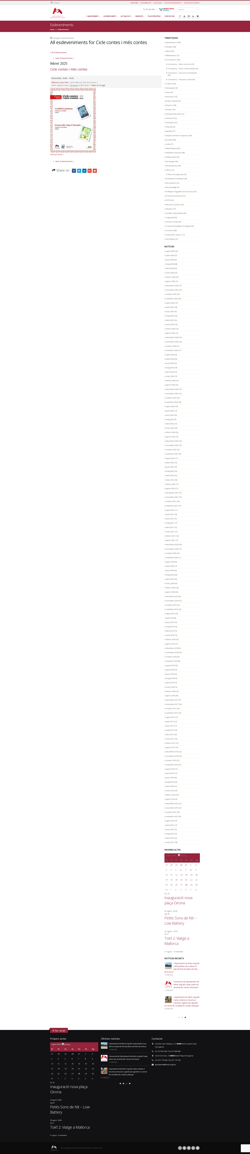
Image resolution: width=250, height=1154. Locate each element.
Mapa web (134, 3)
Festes (168, 109)
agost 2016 (170, 769)
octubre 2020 (171, 553)
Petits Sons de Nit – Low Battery (180, 920)
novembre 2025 (172, 290)
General (169, 118)
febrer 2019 (170, 639)
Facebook (74, 171)
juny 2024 (170, 363)
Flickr (198, 1148)
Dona (168, 92)
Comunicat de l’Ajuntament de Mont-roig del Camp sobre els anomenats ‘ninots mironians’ (186, 984)
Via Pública (170, 239)
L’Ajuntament (92, 16)
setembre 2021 (172, 506)
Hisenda (169, 127)
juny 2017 (170, 726)
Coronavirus (171, 60)
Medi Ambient (171, 148)
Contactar (169, 16)
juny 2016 (170, 777)
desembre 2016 (172, 751)
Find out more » (57, 154)
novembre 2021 (172, 497)
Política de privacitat (173, 3)
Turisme (169, 230)
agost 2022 (170, 458)
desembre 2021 (172, 493)
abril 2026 (170, 268)
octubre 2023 (171, 398)
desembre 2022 (172, 441)
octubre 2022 (171, 449)
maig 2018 (170, 678)
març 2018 (170, 687)
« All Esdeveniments (58, 52)
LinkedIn (84, 171)
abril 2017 (170, 734)
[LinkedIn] (193, 16)
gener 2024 (170, 385)
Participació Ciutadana (175, 178)
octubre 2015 (171, 812)
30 (181, 865)
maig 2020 (170, 575)
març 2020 (170, 583)
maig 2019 (170, 626)
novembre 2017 (172, 704)
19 (176, 880)
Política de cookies (191, 3)
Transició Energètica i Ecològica (178, 226)
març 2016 (170, 790)
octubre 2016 (171, 760)
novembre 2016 (172, 756)
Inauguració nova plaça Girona (178, 900)
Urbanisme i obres (173, 235)
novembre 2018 (172, 652)
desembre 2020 (172, 544)
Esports (169, 105)
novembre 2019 (172, 600)
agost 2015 (170, 821)
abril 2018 (170, 682)
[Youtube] (184, 16)
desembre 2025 (172, 285)
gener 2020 (170, 592)
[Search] (197, 9)
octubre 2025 (171, 294)
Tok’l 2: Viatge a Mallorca (176, 941)
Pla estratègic (154, 16)
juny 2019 (170, 622)
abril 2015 (170, 838)
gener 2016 (170, 799)
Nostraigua (170, 161)
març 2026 (170, 273)
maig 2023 (170, 419)
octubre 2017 (171, 708)
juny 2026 (170, 260)
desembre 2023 (172, 389)
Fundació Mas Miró (173, 114)
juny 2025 (170, 311)
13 (181, 875)
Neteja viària (171, 157)
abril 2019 (170, 631)
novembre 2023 (172, 393)
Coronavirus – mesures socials (179, 79)
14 (186, 875)
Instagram (189, 1148)
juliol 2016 (170, 773)
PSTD (168, 200)
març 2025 (170, 324)
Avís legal (158, 3)
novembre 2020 (172, 549)
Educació (169, 96)
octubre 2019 (171, 605)
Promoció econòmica (174, 196)
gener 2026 (170, 281)
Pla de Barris (171, 183)
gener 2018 (170, 695)
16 (196, 875)
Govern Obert (109, 16)
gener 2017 (170, 747)
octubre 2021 (171, 501)
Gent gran (170, 122)
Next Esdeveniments (64, 58)
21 (186, 880)
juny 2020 (170, 570)
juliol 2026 (170, 255)
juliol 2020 (170, 566)
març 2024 (170, 376)
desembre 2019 (172, 596)
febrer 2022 (170, 484)
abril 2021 (170, 527)
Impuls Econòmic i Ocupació (177, 135)
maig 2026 (170, 264)
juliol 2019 (170, 618)
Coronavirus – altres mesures (179, 64)
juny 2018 (170, 674)
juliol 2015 (170, 825)
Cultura (169, 83)
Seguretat (170, 217)
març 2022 (170, 480)
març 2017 (170, 739)
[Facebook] (180, 16)
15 (191, 875)
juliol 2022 (170, 462)
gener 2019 (170, 644)
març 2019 (170, 635)
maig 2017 (170, 730)
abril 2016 (170, 786)
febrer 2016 (170, 795)
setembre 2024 (172, 350)
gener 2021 (170, 540)
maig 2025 (170, 316)
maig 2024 (170, 367)
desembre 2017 (172, 700)
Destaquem (170, 88)
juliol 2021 (170, 514)
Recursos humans (173, 204)
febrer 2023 (170, 432)
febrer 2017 (170, 743)
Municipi (139, 16)
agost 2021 (170, 510)
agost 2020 (170, 562)
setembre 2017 (172, 713)
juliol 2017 (170, 721)
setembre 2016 (172, 764)
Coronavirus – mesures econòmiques (182, 73)
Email (95, 171)
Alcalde (169, 47)
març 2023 (170, 428)
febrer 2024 (170, 380)
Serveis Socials (172, 222)
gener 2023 (170, 437)
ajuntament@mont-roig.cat (165, 1064)
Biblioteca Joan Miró (59, 82)
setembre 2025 (172, 298)
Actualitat (126, 16)
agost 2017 (170, 717)
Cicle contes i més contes (68, 69)
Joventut (169, 140)
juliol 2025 (170, 307)
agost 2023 (170, 406)
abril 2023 (170, 424)
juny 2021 (170, 518)
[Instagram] (189, 16)
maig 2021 (170, 523)
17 (166, 880)
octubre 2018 (171, 657)
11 (171, 875)
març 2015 (170, 842)
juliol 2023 (170, 411)
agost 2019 (170, 613)
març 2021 (170, 531)
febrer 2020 (170, 587)
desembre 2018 (172, 648)
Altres (168, 51)
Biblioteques (171, 55)
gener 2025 (170, 333)
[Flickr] (198, 16)
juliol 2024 (170, 359)
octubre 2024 (171, 346)
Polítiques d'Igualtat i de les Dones (179, 191)
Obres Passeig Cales (175, 174)
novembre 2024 (172, 342)
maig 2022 (170, 471)
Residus (169, 209)
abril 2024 (170, 372)
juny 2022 (170, 467)
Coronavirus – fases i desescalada (181, 68)
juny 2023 (170, 415)
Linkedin (193, 1148)
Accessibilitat (146, 3)
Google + (90, 171)
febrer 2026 (170, 277)
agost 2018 (170, 665)
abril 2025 (170, 320)
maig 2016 (170, 782)
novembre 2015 (172, 808)
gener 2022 (170, 488)
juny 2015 (170, 829)
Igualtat (169, 131)
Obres (168, 170)
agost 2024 (170, 354)
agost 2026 (170, 251)
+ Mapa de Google (97, 85)
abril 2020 (170, 579)
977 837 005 (150, 9)
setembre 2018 (172, 661)
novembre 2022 (172, 445)
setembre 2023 (172, 402)
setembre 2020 (172, 557)
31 (186, 865)
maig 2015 (170, 834)
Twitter (79, 171)
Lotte (168, 144)
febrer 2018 (170, 691)
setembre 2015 (172, 816)
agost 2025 (170, 303)
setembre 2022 (172, 454)
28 (186, 885)
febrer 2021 (170, 536)
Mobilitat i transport (174, 152)
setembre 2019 (172, 609)
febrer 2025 (170, 329)
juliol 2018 (170, 670)
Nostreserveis (171, 166)
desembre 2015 (172, 803)
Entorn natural (171, 101)
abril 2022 (170, 475)
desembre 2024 (172, 337)
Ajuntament (170, 42)
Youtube (184, 1148)
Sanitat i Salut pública (174, 213)
